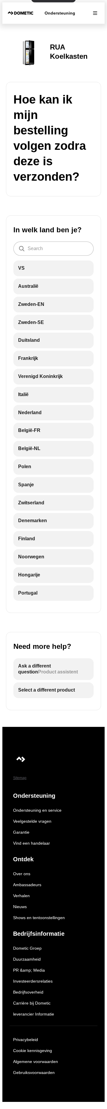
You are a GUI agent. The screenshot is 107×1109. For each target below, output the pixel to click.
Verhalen (21, 895)
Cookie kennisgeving (32, 1050)
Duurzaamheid (27, 959)
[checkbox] (53, 268)
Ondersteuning (60, 13)
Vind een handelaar (31, 843)
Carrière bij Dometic (32, 1003)
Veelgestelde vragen (32, 821)
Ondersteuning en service (37, 810)
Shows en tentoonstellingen (39, 917)
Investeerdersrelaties (33, 981)
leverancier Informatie (33, 1014)
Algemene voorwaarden (35, 1061)
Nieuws (20, 906)
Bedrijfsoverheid (28, 992)
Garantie (21, 832)
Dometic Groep (27, 948)
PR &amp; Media (29, 970)
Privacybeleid (25, 1039)
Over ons (21, 873)
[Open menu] (95, 13)
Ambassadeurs (27, 884)
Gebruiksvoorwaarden (34, 1072)
